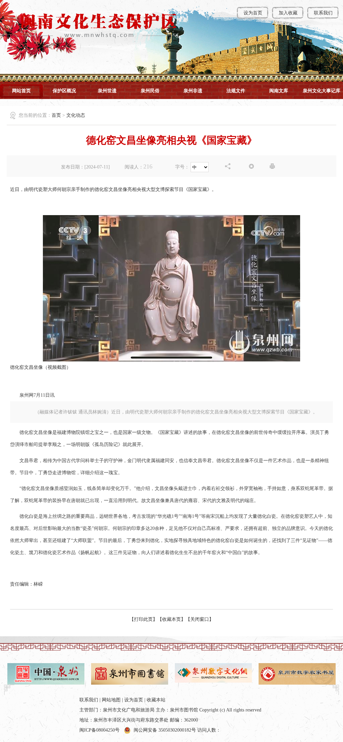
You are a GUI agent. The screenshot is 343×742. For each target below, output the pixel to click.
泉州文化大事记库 (321, 90)
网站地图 (111, 699)
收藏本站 (156, 699)
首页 (56, 115)
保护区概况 (64, 90)
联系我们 (323, 12)
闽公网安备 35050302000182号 (165, 730)
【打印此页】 (143, 619)
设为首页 (253, 12)
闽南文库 (278, 90)
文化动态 (75, 115)
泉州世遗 (107, 90)
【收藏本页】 (171, 619)
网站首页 (21, 90)
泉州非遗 (193, 90)
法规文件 (235, 90)
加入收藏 (288, 12)
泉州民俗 (150, 90)
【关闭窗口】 (200, 619)
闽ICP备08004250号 (99, 730)
